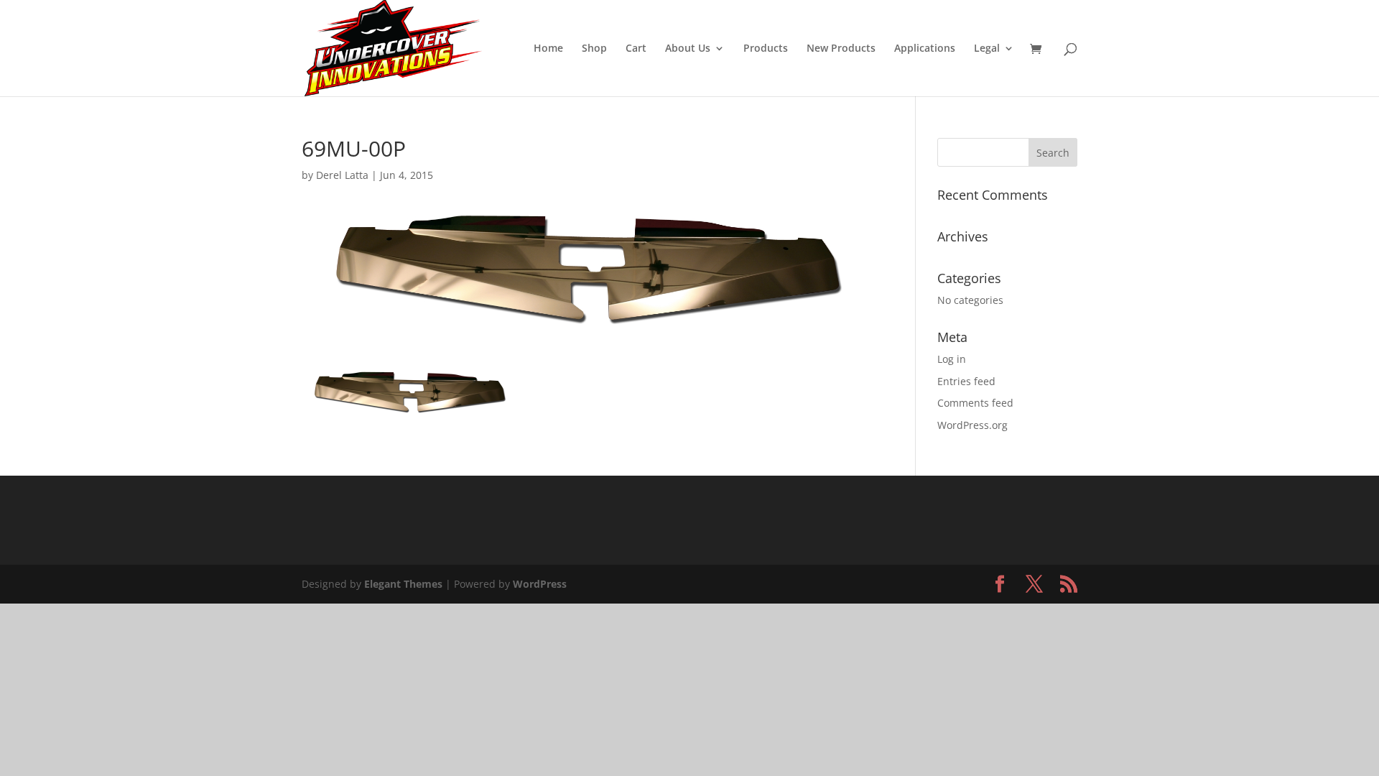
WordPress (540, 584)
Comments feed (975, 403)
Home (548, 49)
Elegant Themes (403, 584)
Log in (951, 359)
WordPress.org (972, 425)
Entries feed (966, 381)
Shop (594, 49)
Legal (987, 49)
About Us (687, 49)
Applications (924, 49)
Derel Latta (342, 175)
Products (765, 49)
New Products (841, 49)
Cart (636, 49)
